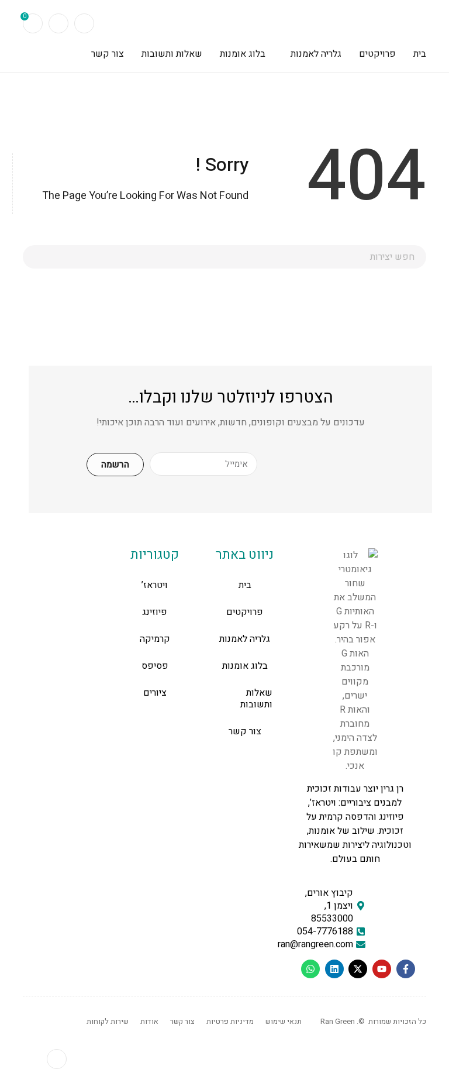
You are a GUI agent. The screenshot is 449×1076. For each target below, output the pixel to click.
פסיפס (154, 666)
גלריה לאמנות (244, 639)
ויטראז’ (154, 585)
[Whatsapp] (310, 969)
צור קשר (245, 731)
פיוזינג (154, 612)
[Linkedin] (334, 969)
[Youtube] (381, 969)
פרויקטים (244, 612)
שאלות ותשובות (256, 698)
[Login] (58, 23)
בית (245, 585)
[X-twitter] (357, 969)
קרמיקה (155, 639)
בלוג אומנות (245, 666)
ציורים (155, 693)
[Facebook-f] (405, 969)
